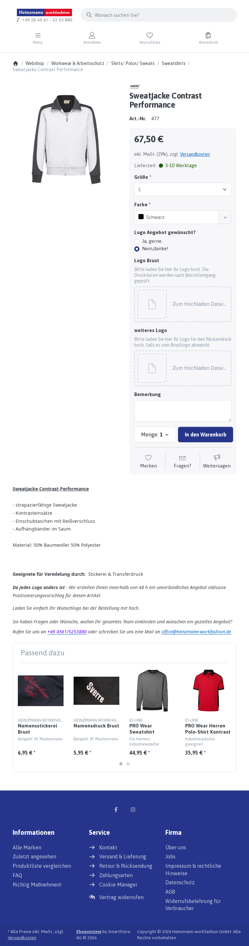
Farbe (141, 204)
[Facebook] (116, 809)
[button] (200, 304)
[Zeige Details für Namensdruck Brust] (96, 691)
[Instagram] (133, 809)
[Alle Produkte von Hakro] (135, 86)
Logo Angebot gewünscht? (165, 232)
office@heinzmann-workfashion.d (196, 632)
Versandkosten (195, 154)
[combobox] (159, 15)
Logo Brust (146, 260)
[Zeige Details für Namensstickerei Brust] (41, 691)
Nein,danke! (155, 248)
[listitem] (66, 136)
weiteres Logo (150, 330)
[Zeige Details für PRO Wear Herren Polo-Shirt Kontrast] (208, 691)
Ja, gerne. (152, 241)
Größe (141, 177)
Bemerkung (147, 394)
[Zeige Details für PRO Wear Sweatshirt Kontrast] (152, 691)
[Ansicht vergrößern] (66, 136)
